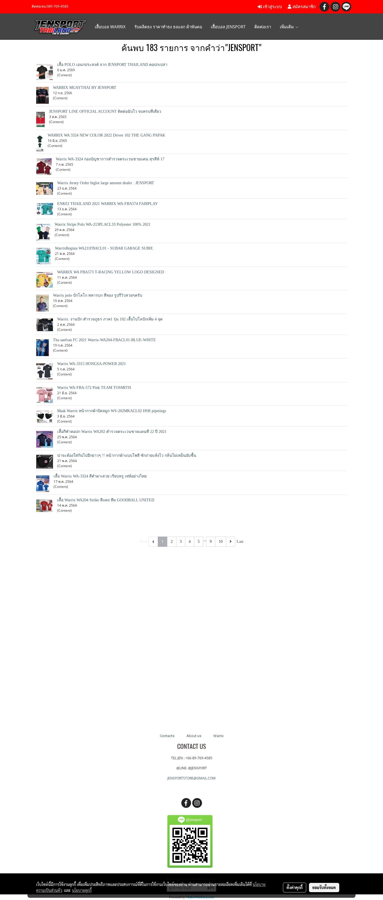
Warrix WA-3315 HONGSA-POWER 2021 (91, 364)
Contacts (167, 736)
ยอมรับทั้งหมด (324, 887)
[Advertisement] (191, 635)
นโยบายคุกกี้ (82, 890)
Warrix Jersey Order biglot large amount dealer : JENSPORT (105, 183)
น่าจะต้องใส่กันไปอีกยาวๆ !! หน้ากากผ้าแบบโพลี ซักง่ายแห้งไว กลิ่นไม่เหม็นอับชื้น (126, 455)
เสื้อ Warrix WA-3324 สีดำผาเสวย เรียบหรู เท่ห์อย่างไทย (100, 476)
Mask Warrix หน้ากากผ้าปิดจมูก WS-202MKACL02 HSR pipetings (111, 411)
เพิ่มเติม (287, 26)
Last (240, 541)
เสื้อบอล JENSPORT (228, 26)
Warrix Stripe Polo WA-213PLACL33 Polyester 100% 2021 (103, 224)
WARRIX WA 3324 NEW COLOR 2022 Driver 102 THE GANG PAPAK (106, 135)
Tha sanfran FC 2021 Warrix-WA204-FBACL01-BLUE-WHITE (104, 340)
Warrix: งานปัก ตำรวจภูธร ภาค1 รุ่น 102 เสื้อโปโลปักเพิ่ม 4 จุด (110, 319)
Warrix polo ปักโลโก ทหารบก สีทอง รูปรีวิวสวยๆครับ (97, 295)
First (143, 541)
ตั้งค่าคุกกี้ (295, 887)
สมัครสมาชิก (303, 6)
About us (193, 736)
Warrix (218, 736)
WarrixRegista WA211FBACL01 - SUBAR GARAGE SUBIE (104, 248)
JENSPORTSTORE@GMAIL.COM (191, 778)
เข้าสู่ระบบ (272, 6)
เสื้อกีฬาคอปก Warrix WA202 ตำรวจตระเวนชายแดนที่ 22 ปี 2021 (112, 432)
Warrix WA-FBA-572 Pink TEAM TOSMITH (94, 388)
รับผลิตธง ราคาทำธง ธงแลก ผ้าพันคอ (168, 26)
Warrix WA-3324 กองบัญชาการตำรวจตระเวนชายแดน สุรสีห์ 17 (110, 159)
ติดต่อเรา (262, 26)
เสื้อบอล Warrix (110, 26)
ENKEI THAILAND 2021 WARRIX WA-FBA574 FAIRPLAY (107, 204)
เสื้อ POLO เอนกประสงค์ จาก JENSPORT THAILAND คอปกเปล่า (112, 65)
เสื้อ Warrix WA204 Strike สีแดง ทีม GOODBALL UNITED (105, 500)
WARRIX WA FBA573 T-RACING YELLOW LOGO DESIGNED (110, 272)
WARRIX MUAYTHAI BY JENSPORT (84, 88)
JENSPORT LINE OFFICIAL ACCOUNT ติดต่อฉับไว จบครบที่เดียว (105, 111)
